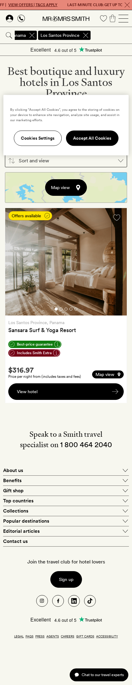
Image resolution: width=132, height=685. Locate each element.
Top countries (18, 501)
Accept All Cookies (92, 138)
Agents (52, 636)
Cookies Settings (38, 138)
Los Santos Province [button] (60, 35)
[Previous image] (14, 263)
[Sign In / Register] (9, 18)
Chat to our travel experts (103, 674)
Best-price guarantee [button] (35, 344)
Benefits (12, 480)
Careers (67, 636)
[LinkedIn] (74, 601)
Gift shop (13, 490)
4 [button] (71, 310)
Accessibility (107, 636)
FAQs (29, 636)
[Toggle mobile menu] (123, 18)
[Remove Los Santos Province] (85, 35)
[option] (66, 261)
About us (13, 470)
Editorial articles (21, 531)
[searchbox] (112, 35)
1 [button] (56, 310)
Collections (15, 511)
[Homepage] (66, 18)
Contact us (15, 541)
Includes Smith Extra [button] (34, 353)
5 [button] (76, 310)
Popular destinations (26, 521)
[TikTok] (90, 601)
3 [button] (66, 310)
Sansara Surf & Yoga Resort (42, 330)
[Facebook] (58, 601)
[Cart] (112, 18)
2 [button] (61, 310)
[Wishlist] (103, 18)
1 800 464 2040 (86, 444)
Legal (19, 636)
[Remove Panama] (32, 35)
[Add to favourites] (116, 217)
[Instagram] (42, 601)
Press (40, 636)
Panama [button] (18, 35)
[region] (66, 125)
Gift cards (85, 636)
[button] (66, 160)
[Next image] (117, 263)
